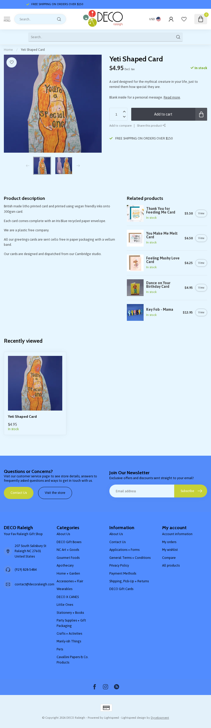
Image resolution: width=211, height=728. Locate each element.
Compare (169, 558)
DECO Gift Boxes (69, 542)
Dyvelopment (160, 717)
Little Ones (65, 605)
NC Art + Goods (68, 550)
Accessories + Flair (70, 581)
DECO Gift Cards (121, 589)
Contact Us (19, 493)
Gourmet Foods (68, 558)
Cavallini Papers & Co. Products (73, 659)
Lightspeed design (133, 717)
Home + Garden (68, 573)
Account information (177, 534)
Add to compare (120, 125)
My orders (169, 542)
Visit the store (55, 493)
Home (8, 50)
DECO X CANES (68, 597)
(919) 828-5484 (26, 569)
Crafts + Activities (69, 633)
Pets (60, 649)
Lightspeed (111, 717)
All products (171, 565)
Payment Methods (122, 573)
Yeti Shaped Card (33, 50)
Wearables (64, 589)
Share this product (150, 125)
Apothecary (65, 565)
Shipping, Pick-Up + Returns (129, 581)
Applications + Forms (124, 550)
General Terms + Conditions (130, 558)
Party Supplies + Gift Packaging (71, 622)
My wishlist (170, 550)
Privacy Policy (119, 565)
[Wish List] (184, 19)
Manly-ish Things (69, 641)
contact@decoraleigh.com (34, 584)
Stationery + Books (70, 613)
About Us (63, 534)
